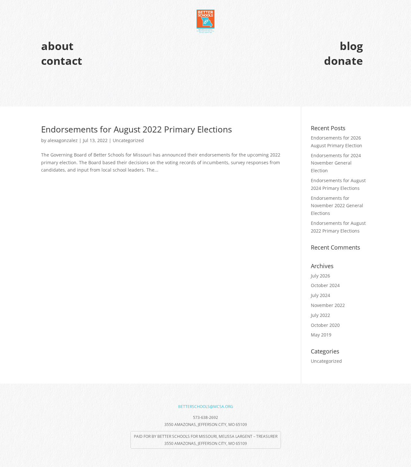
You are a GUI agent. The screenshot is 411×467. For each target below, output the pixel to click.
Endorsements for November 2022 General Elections (337, 206)
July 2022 (320, 315)
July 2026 (320, 276)
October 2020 (325, 325)
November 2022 (328, 305)
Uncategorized (128, 140)
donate (343, 60)
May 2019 (321, 335)
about (57, 45)
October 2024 (325, 285)
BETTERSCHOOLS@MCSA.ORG (205, 406)
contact (61, 60)
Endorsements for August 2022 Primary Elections (136, 129)
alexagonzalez (63, 140)
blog (351, 45)
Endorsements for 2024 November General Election (336, 163)
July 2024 (320, 295)
